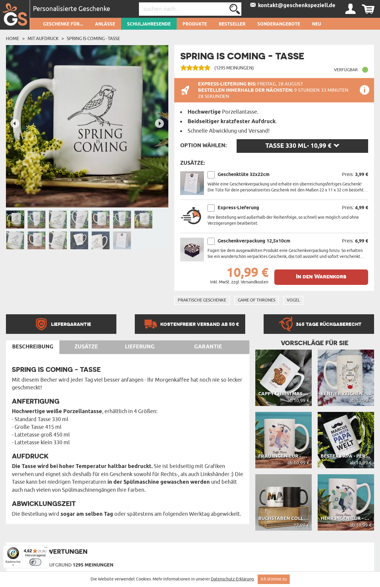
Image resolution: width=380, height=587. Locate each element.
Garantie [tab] (208, 346)
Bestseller (232, 24)
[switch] (35, 562)
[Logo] (15, 15)
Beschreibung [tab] (32, 346)
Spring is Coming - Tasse (93, 38)
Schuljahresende (149, 24)
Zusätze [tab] (86, 346)
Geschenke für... (63, 24)
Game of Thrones (256, 300)
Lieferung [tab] (140, 346)
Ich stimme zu (274, 579)
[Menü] (45, 548)
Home (12, 38)
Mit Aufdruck (43, 38)
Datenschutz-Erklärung (232, 579)
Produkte (195, 24)
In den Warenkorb (321, 276)
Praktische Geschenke (202, 300)
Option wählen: (203, 145)
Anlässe (105, 24)
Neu (316, 24)
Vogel (293, 300)
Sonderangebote (278, 24)
